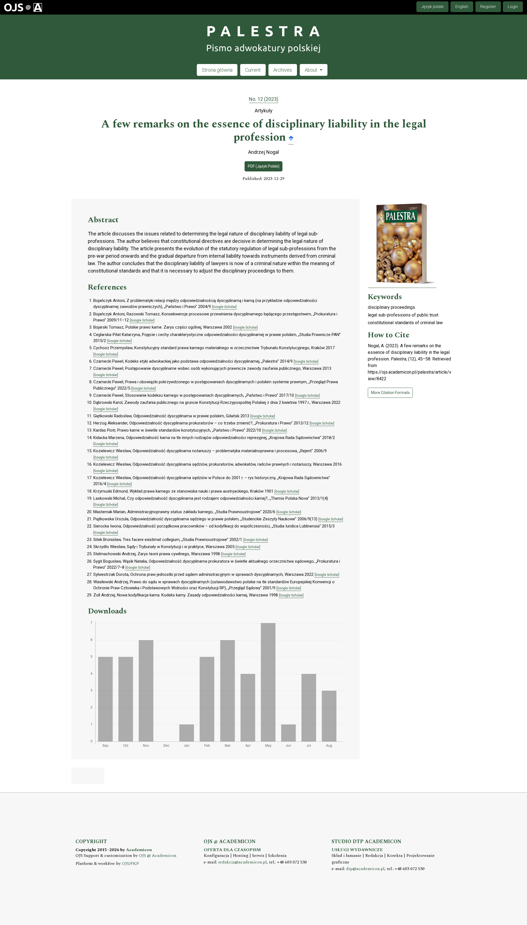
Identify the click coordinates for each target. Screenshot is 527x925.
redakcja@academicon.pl (242, 862)
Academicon (139, 849)
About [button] (311, 70)
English (461, 6)
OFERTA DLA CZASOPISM (232, 849)
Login (513, 6)
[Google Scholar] (290, 138)
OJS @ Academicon (157, 855)
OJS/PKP (130, 863)
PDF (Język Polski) (263, 166)
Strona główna (217, 70)
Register (488, 6)
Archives (282, 70)
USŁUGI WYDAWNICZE (357, 849)
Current (253, 70)
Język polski (432, 6)
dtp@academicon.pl (365, 869)
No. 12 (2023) (263, 99)
